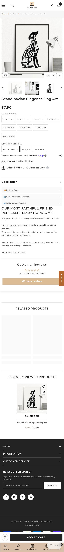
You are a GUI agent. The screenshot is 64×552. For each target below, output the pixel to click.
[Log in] (51, 5)
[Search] (12, 5)
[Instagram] (14, 497)
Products (13, 14)
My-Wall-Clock (26, 521)
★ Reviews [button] (61, 278)
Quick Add (32, 416)
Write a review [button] (32, 281)
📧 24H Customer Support (32, 203)
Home (4, 14)
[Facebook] (6, 497)
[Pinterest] (22, 497)
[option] (32, 48)
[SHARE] (60, 155)
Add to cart (36, 537)
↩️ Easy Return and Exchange (32, 197)
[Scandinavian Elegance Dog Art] (32, 398)
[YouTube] (31, 497)
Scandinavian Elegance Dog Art (32, 422)
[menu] (3, 5)
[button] (53, 75)
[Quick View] (43, 392)
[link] (16, 357)
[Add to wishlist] (5, 537)
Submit (52, 485)
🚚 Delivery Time (32, 190)
